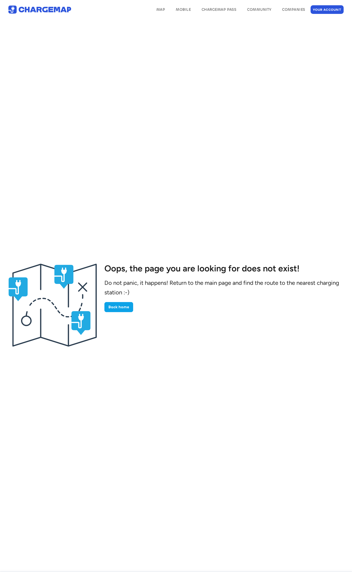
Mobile (183, 9)
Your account (327, 9)
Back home (118, 307)
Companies (293, 9)
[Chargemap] (39, 10)
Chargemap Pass (219, 9)
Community (259, 9)
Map (160, 9)
